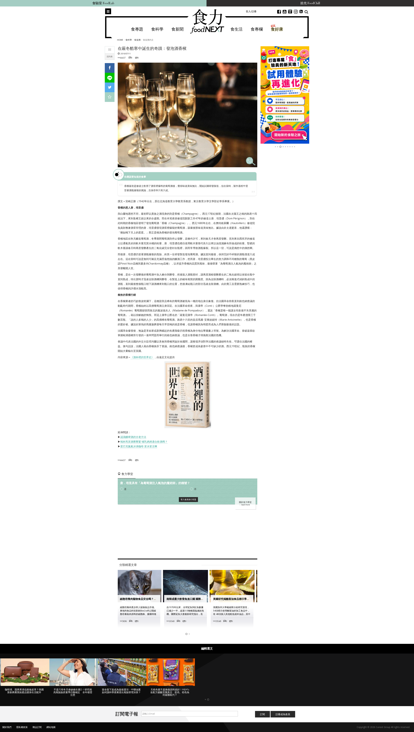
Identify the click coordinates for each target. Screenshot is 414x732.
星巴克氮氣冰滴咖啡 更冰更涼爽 (138, 446)
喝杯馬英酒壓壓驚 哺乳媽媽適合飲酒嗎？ (144, 441)
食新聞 (177, 29)
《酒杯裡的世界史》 (142, 357)
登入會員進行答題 (188, 499)
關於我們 (6, 727)
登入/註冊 (251, 11)
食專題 (137, 29)
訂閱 (262, 714)
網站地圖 (50, 727)
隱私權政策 (22, 727)
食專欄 (257, 29)
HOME (120, 39)
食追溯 (137, 39)
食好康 (277, 29)
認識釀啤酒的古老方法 (133, 437)
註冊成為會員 (283, 714)
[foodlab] (285, 95)
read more (245, 505)
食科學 (157, 29)
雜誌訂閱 (37, 727)
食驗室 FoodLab (103, 3)
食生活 (236, 29)
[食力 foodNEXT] (207, 21)
